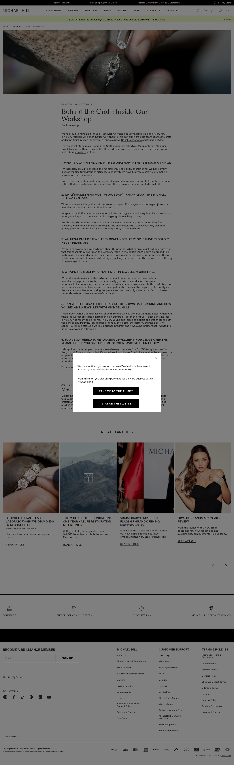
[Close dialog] (156, 358)
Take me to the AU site (116, 391)
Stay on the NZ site (116, 403)
